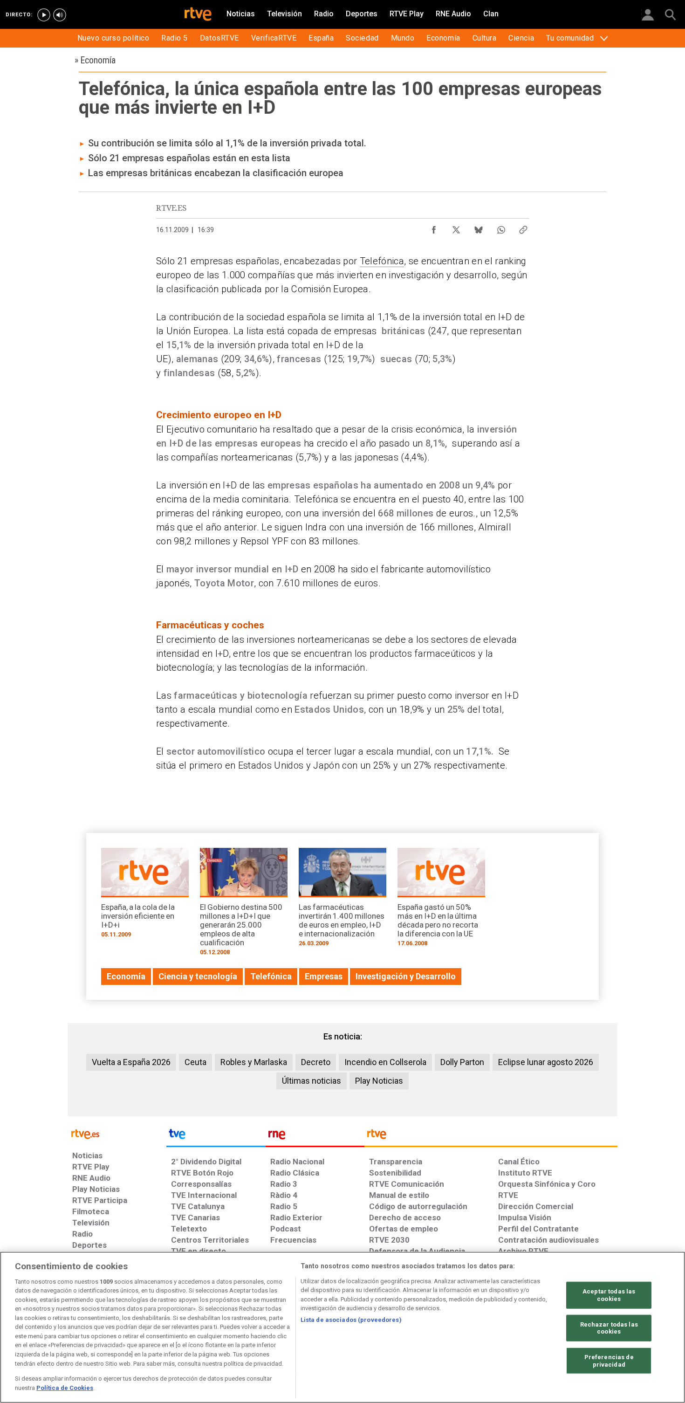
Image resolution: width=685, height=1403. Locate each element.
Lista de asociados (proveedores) (351, 1319)
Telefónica (382, 261)
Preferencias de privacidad (609, 1361)
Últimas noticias (311, 1081)
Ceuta (195, 1062)
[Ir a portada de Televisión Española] (215, 1136)
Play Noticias (379, 1081)
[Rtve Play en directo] (43, 15)
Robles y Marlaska (253, 1062)
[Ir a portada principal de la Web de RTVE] (117, 1133)
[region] (342, 1327)
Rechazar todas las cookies (609, 1327)
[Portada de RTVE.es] (198, 15)
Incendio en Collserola (385, 1062)
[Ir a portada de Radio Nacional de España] (315, 1136)
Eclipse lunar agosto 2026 (545, 1062)
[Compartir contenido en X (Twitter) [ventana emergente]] (456, 227)
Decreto (315, 1062)
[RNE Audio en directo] (59, 15)
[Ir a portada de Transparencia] (490, 1136)
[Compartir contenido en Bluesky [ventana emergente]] (478, 227)
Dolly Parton (462, 1062)
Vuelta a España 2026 (131, 1062)
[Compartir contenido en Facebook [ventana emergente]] (434, 227)
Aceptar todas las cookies (608, 1295)
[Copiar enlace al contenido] (523, 227)
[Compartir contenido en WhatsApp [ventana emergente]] (501, 227)
